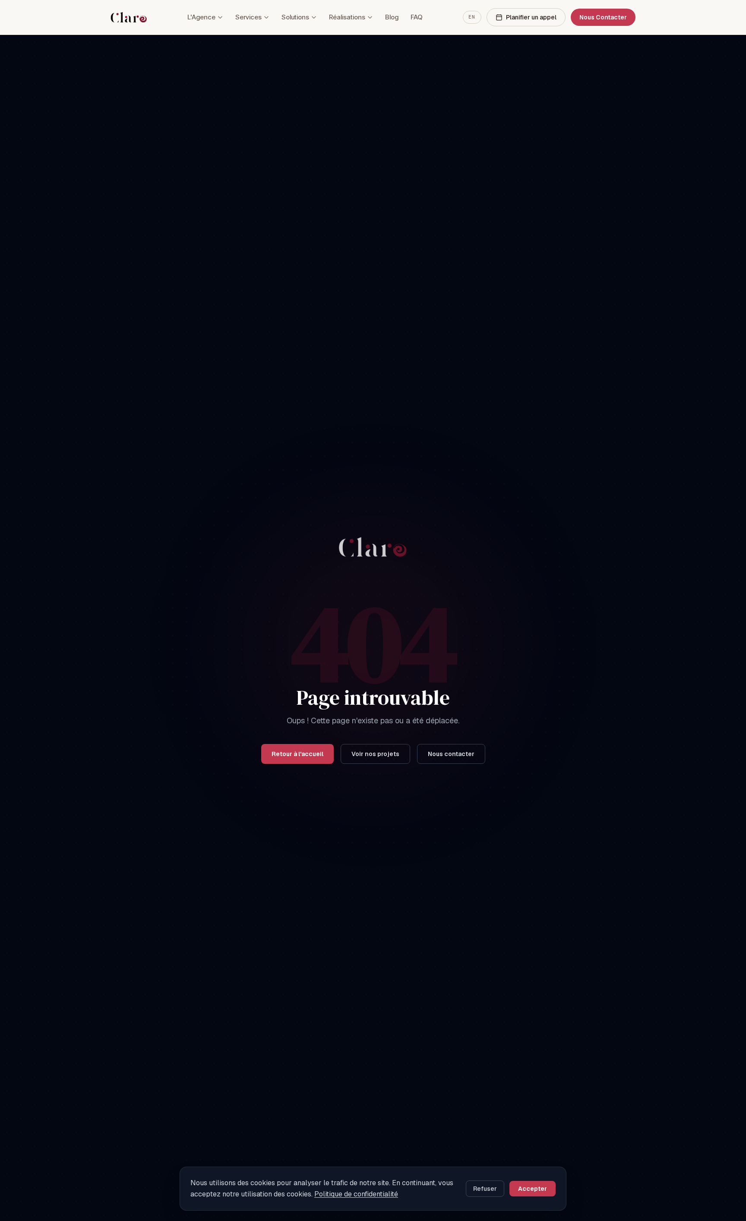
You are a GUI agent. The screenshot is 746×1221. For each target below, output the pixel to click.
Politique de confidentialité (356, 1194)
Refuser (485, 1189)
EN (472, 17)
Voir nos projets (375, 754)
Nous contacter (451, 754)
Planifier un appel (531, 17)
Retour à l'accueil (297, 754)
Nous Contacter (603, 17)
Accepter (532, 1189)
